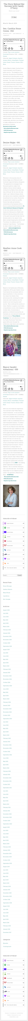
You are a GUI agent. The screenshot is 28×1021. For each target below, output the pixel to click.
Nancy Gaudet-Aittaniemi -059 (10, 368)
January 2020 (6, 850)
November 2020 (7, 817)
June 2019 (5, 873)
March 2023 (6, 735)
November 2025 (7, 639)
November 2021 (7, 781)
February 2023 (7, 738)
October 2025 (6, 643)
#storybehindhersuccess (11, 128)
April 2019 (5, 879)
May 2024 (5, 692)
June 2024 (6, 689)
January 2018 (6, 929)
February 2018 (7, 926)
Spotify (20, 58)
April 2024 (6, 695)
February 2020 (7, 847)
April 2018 (5, 919)
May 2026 (5, 620)
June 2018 (5, 912)
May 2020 (5, 837)
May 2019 (5, 876)
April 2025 (6, 662)
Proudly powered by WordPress (14, 1013)
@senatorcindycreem (9, 126)
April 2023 (6, 731)
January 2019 (6, 889)
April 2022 (6, 764)
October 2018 (6, 899)
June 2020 (6, 833)
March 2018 (6, 922)
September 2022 (7, 754)
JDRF (16, 462)
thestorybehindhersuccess (11, 373)
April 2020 (6, 840)
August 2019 (6, 866)
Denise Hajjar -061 (11, 142)
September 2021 (7, 787)
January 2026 (6, 633)
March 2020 (6, 843)
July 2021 (5, 791)
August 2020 (6, 827)
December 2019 (7, 853)
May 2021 (5, 797)
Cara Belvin (6, 596)
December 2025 (7, 636)
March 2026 (6, 626)
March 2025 (6, 666)
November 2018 (7, 896)
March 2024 (6, 699)
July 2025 (5, 653)
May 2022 (5, 761)
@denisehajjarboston (15, 228)
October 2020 (6, 820)
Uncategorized (7, 946)
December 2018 (7, 893)
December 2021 (7, 778)
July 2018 (5, 909)
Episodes (5, 943)
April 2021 (5, 801)
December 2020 (7, 814)
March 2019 (6, 883)
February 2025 (7, 669)
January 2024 (6, 705)
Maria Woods (6, 592)
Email (8, 62)
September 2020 (7, 824)
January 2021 (6, 810)
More (4, 64)
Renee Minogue (7, 586)
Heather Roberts (7, 589)
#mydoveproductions (10, 132)
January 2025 (6, 672)
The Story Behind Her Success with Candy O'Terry (14, 6)
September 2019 (7, 863)
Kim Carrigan (6, 599)
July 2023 (5, 722)
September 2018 (7, 903)
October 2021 (6, 784)
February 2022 (7, 771)
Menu (14, 17)
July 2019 (5, 870)
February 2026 (7, 629)
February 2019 (7, 886)
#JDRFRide (10, 474)
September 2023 (7, 718)
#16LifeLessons (8, 130)
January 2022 (6, 774)
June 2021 (5, 794)
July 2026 (5, 613)
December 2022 (7, 745)
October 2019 (6, 860)
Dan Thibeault (17, 33)
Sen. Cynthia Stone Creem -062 (12, 29)
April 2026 (6, 623)
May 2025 (5, 659)
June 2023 (6, 725)
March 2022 (6, 768)
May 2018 (5, 916)
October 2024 (6, 682)
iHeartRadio (15, 60)
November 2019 (7, 856)
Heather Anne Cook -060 (12, 249)
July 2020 (5, 830)
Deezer (18, 62)
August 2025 (6, 649)
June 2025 (6, 656)
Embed (5, 56)
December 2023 (7, 708)
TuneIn (13, 62)
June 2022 (6, 758)
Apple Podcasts (13, 58)
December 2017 (7, 932)
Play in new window (13, 52)
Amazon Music (7, 60)
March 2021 (6, 804)
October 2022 (6, 751)
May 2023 (5, 728)
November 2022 (7, 748)
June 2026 (6, 616)
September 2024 (7, 685)
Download (6, 54)
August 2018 (6, 906)
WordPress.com (13, 1017)
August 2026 (6, 610)
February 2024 (7, 702)
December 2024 (7, 676)
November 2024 (7, 679)
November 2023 (7, 712)
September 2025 (7, 646)
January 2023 (6, 741)
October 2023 (6, 715)
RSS (22, 62)
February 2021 (7, 807)
